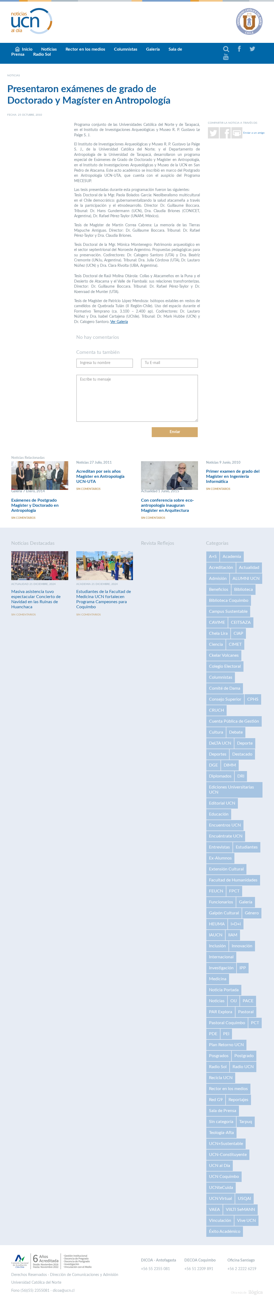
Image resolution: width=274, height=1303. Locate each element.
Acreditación (221, 567)
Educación (219, 814)
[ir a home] (31, 21)
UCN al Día (219, 1165)
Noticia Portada (224, 990)
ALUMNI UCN (246, 578)
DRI (240, 776)
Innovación (242, 946)
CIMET (235, 644)
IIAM (232, 935)
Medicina (217, 979)
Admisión (218, 578)
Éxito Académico (224, 1231)
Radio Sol (42, 54)
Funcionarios (221, 902)
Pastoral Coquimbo (227, 1023)
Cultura (216, 732)
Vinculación (220, 1220)
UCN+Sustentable (226, 1143)
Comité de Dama (224, 688)
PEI (226, 1034)
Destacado (242, 754)
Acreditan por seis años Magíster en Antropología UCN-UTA (100, 476)
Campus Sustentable (228, 611)
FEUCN (216, 891)
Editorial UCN (222, 803)
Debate (236, 732)
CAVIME (217, 622)
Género (252, 913)
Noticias (216, 1001)
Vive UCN (246, 1220)
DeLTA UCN (220, 743)
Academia (232, 556)
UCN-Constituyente (228, 1154)
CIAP (238, 633)
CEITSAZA (241, 622)
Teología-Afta (221, 1133)
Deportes (217, 754)
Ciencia (216, 644)
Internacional (221, 957)
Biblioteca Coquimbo (228, 600)
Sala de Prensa (222, 1111)
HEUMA (217, 924)
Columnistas (125, 49)
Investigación (221, 968)
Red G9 (216, 1100)
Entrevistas (219, 847)
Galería (153, 49)
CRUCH (216, 710)
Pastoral (246, 1012)
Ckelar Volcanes (224, 655)
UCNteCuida (221, 1187)
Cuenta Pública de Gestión (234, 721)
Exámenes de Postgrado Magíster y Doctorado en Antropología (35, 505)
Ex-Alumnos (220, 858)
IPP (242, 968)
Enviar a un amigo (254, 132)
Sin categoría (221, 1122)
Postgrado (244, 1056)
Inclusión (217, 946)
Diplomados (220, 776)
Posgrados (219, 1056)
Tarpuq (245, 1122)
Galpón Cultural (224, 913)
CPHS (252, 699)
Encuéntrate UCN (225, 836)
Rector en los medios (85, 49)
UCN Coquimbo (224, 1176)
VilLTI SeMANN (240, 1209)
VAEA (214, 1209)
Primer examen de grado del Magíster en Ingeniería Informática (233, 476)
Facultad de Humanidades (233, 880)
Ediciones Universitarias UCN (231, 789)
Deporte (245, 743)
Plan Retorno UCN (226, 1045)
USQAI (244, 1198)
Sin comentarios (23, 518)
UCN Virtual (220, 1198)
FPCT (234, 891)
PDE (213, 1034)
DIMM (230, 765)
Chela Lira (218, 633)
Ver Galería (119, 322)
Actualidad (249, 567)
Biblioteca (243, 589)
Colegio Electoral (225, 666)
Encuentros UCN (225, 825)
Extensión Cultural (226, 869)
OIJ (233, 1001)
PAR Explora (220, 1012)
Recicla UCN (221, 1078)
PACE (248, 1001)
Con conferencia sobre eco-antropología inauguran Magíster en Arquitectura (167, 505)
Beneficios (218, 589)
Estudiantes (247, 847)
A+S (213, 556)
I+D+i (236, 924)
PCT (255, 1023)
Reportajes (238, 1100)
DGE (213, 765)
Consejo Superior (225, 699)
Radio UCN (243, 1067)
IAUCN (215, 935)
